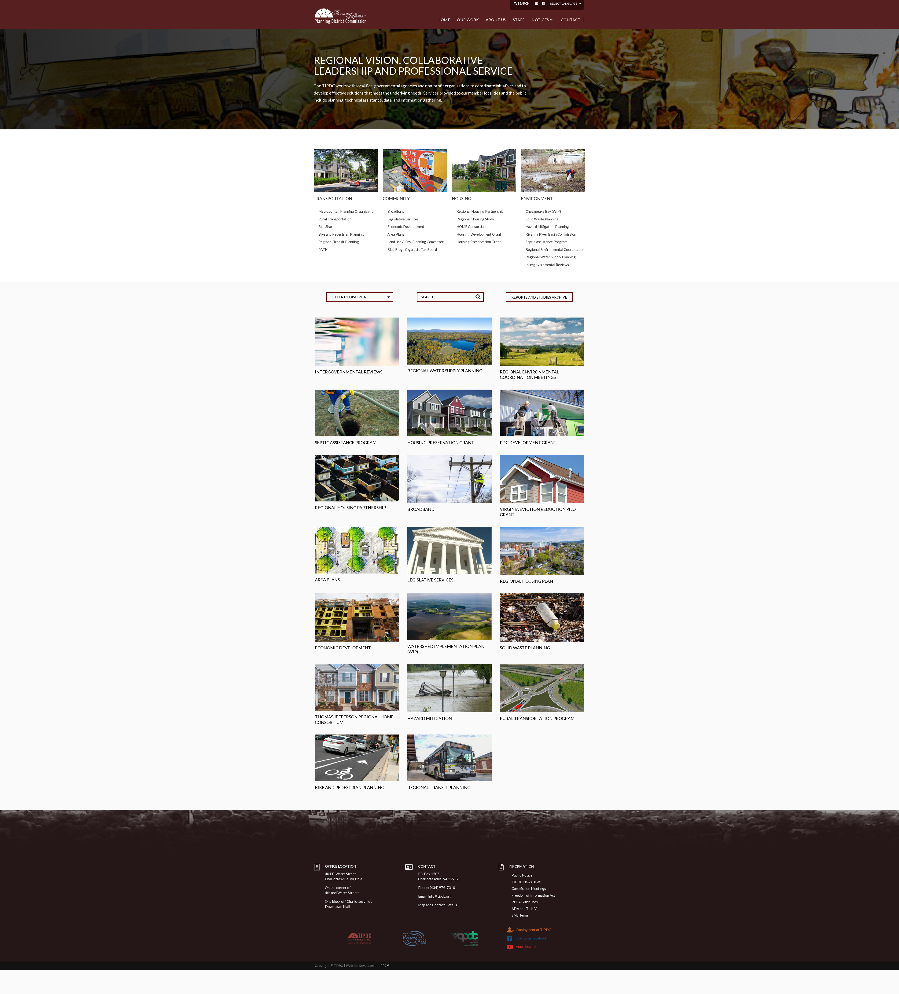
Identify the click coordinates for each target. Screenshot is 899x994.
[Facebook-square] (543, 3)
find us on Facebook (531, 938)
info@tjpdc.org (440, 896)
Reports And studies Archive (539, 297)
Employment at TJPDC (533, 930)
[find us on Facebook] (510, 938)
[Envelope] (536, 3)
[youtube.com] (510, 947)
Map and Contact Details (437, 905)
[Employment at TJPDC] (510, 929)
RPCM (384, 966)
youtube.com (526, 946)
